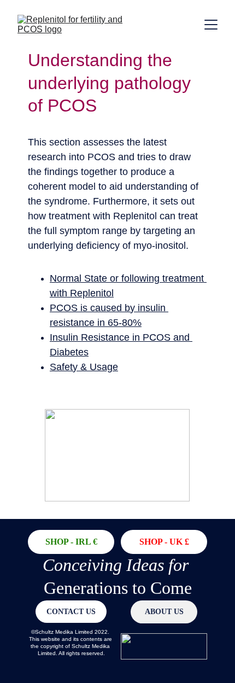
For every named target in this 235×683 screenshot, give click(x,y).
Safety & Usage (84, 366)
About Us (164, 612)
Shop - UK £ (164, 541)
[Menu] (211, 25)
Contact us (71, 612)
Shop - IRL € (71, 541)
